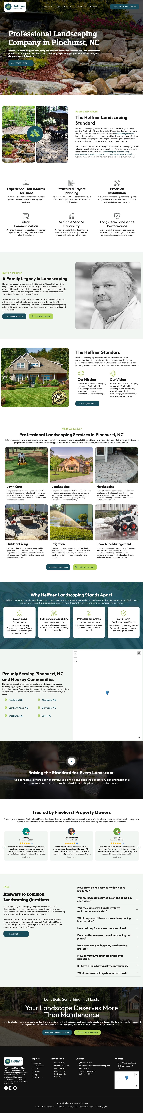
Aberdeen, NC (49, 699)
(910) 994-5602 (85, 1063)
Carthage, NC (49, 707)
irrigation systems (96, 154)
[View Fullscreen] (75, 660)
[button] (139, 846)
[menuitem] (48, 7)
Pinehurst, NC (16, 699)
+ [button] (75, 653)
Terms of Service (73, 1103)
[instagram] (10, 1088)
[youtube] (15, 1088)
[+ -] (107, 695)
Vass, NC (46, 715)
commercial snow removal (120, 154)
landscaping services (124, 133)
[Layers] (139, 653)
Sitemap (85, 1103)
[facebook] (6, 1088)
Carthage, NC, (60, 1074)
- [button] (75, 655)
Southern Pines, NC (18, 707)
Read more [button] (26, 857)
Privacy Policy (60, 1103)
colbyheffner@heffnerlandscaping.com (94, 1065)
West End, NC (16, 715)
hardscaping (110, 151)
